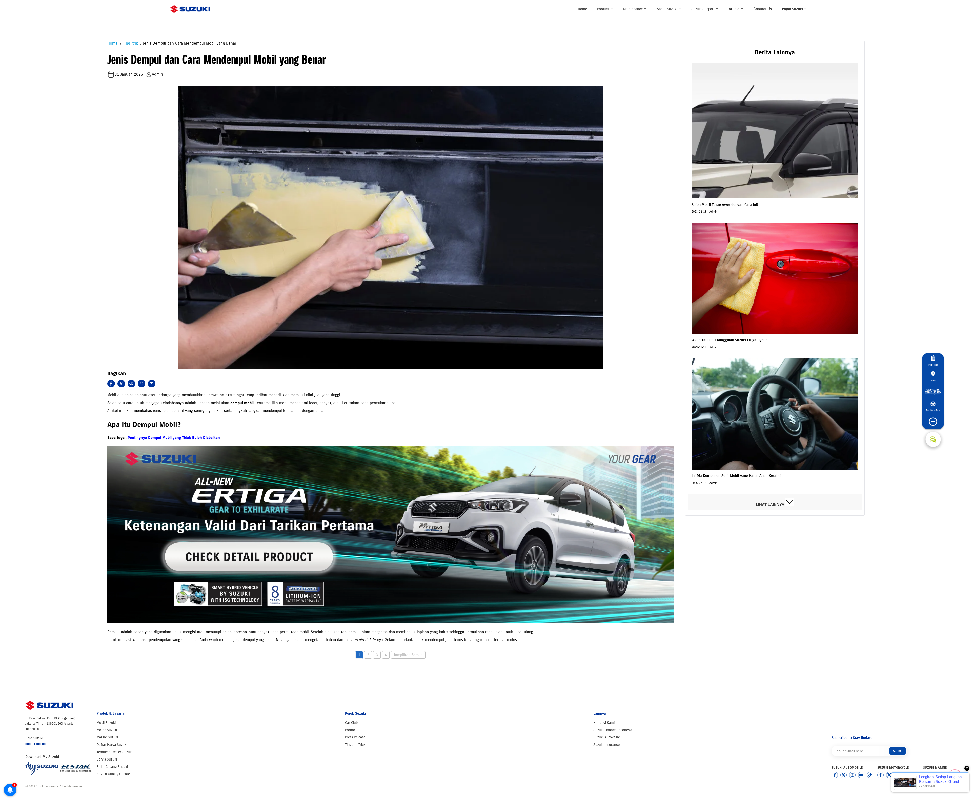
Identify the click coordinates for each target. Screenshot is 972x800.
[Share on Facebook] (111, 383)
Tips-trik (130, 43)
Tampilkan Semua (408, 655)
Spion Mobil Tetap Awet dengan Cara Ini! (725, 205)
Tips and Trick (355, 745)
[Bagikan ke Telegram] (131, 383)
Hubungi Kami (604, 723)
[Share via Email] (151, 383)
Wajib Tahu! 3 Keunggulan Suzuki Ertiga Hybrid (730, 340)
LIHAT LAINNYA (770, 504)
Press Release (355, 737)
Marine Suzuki (107, 737)
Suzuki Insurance (606, 745)
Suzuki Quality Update (113, 774)
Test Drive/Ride (933, 410)
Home (582, 9)
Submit (897, 751)
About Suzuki (667, 9)
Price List (933, 365)
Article (734, 9)
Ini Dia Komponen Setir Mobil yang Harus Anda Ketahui (736, 476)
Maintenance (633, 9)
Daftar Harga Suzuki (112, 745)
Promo (350, 730)
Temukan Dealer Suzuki (114, 752)
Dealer (933, 380)
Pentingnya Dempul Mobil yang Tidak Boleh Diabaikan (174, 437)
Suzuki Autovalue (606, 737)
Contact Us (763, 9)
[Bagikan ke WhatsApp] (141, 383)
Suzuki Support (703, 9)
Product (603, 9)
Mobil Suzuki (106, 723)
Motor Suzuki (107, 730)
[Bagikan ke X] (121, 383)
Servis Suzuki (107, 759)
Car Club (351, 723)
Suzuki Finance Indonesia (612, 730)
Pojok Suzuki (793, 9)
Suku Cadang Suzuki (112, 767)
